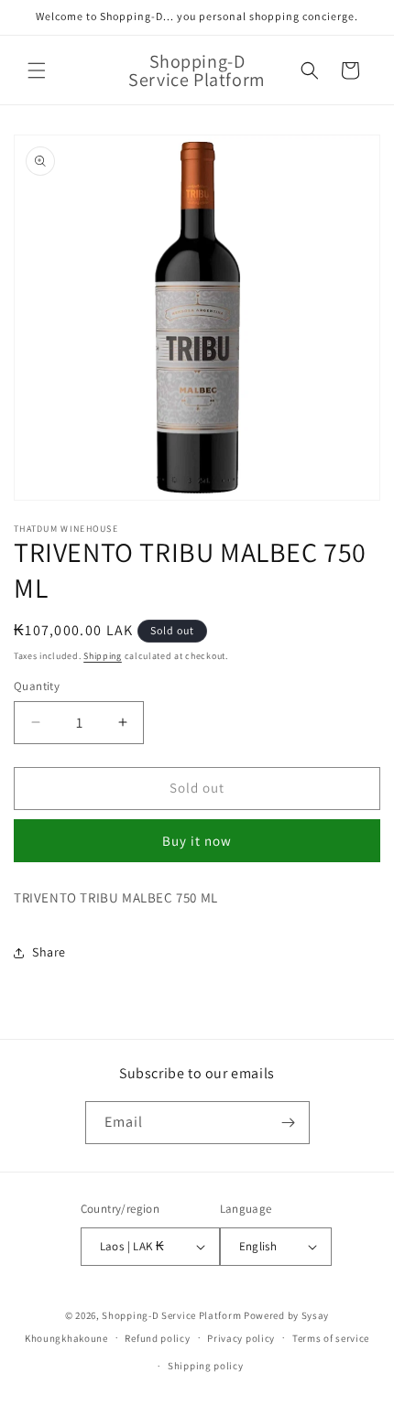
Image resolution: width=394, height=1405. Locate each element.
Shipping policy (206, 1365)
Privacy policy (241, 1338)
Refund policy (157, 1338)
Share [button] (49, 952)
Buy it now (197, 840)
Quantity (37, 686)
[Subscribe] (288, 1122)
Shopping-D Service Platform (171, 1315)
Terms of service (330, 1338)
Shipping (102, 656)
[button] (36, 70)
